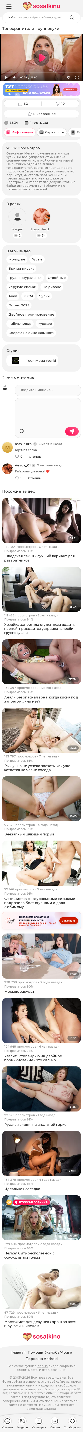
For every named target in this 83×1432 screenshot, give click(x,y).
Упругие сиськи (22, 287)
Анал (13, 296)
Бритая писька (21, 268)
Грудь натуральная (25, 278)
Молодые (17, 259)
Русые (37, 259)
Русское (45, 324)
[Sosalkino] (41, 6)
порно (42, 1366)
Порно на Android (42, 1359)
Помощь (35, 1352)
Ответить (35, 456)
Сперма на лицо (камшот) (31, 333)
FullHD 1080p (20, 324)
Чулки (44, 296)
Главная (18, 1352)
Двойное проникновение (31, 314)
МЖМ (28, 296)
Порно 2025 (19, 305)
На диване (52, 287)
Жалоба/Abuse (58, 1352)
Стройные (57, 278)
